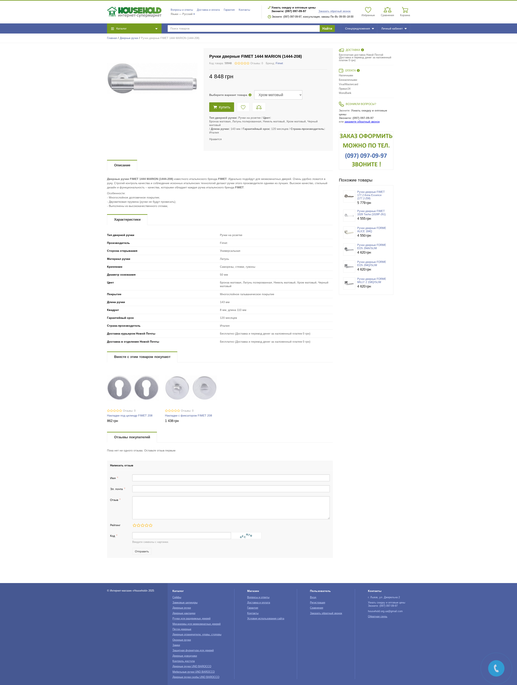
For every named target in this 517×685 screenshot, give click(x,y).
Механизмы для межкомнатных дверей (196, 624)
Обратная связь (377, 616)
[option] (366, 151)
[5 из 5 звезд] (150, 525)
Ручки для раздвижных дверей (191, 618)
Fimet (279, 63)
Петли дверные (181, 629)
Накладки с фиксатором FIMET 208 (188, 415)
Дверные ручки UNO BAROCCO (191, 666)
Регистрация (317, 602)
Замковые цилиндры (185, 602)
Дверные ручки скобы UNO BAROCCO (195, 677)
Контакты (244, 9)
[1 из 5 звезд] (134, 525)
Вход (313, 597)
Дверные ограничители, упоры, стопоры (196, 634)
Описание (122, 165)
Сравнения (316, 607)
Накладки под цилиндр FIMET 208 (129, 415)
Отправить (142, 551)
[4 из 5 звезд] (146, 525)
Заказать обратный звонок (334, 11)
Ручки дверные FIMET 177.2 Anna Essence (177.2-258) (371, 195)
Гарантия (229, 9)
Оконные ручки (181, 640)
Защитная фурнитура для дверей (193, 650)
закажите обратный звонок (362, 121)
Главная (112, 38)
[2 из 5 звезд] (138, 525)
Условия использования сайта (265, 618)
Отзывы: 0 (256, 63)
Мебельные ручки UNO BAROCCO (193, 671)
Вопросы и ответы (182, 9)
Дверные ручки (129, 38)
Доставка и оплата (208, 9)
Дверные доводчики (184, 656)
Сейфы (176, 597)
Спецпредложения (357, 28)
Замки (176, 645)
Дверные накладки (183, 613)
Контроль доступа (183, 661)
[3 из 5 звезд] (142, 525)
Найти (327, 28)
